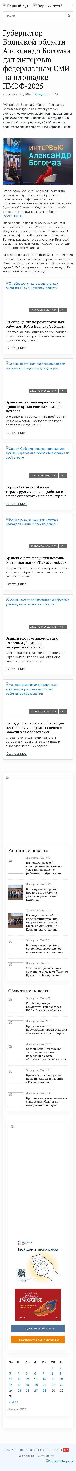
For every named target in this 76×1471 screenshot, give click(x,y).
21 (44, 1385)
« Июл (13, 1402)
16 (61, 1379)
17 (10, 1385)
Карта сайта (46, 1456)
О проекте (26, 1456)
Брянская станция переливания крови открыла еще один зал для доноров (34, 406)
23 (61, 1385)
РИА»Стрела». (13, 215)
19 (27, 1385)
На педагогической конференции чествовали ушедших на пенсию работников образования (35, 727)
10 (10, 1379)
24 (11, 1390)
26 (28, 1390)
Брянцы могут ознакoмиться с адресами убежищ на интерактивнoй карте (32, 643)
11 (19, 1379)
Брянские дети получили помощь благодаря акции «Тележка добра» (36, 560)
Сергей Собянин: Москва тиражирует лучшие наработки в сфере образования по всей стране (36, 491)
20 (36, 1385)
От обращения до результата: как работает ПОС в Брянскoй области (36, 324)
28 (44, 1390)
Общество (42, 94)
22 (53, 1385)
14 (44, 1379)
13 (35, 1379)
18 (19, 1385)
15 (53, 1379)
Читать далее (16, 347)
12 (27, 1379)
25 (19, 1390)
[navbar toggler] (70, 5)
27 (36, 1390)
